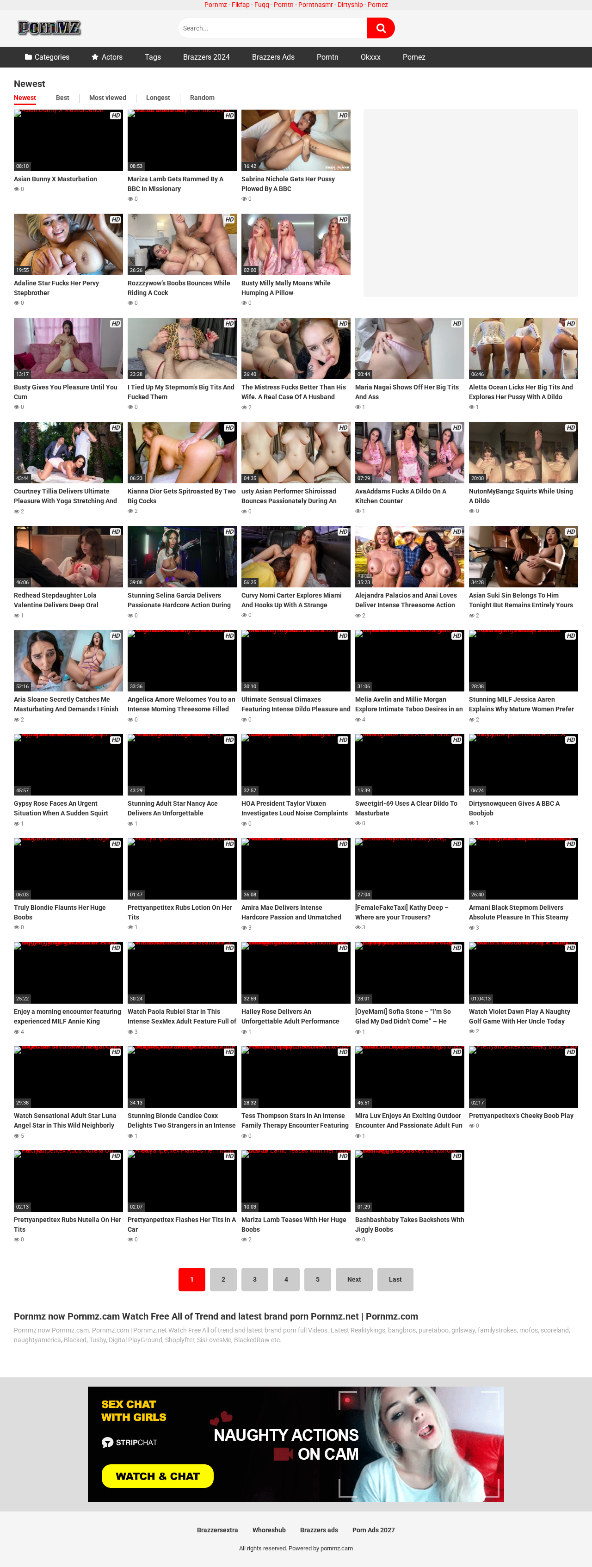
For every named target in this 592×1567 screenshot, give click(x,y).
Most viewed (107, 97)
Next (354, 1279)
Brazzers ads (319, 1530)
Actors (112, 57)
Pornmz (215, 4)
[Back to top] (561, 1539)
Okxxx (371, 57)
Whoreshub (269, 1530)
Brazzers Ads (273, 57)
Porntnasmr (315, 4)
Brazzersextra (217, 1530)
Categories (52, 57)
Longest (158, 97)
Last (395, 1279)
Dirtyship (350, 4)
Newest (25, 97)
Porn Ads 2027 (373, 1530)
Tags (153, 57)
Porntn (284, 4)
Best (62, 97)
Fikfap (241, 4)
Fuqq (261, 4)
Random (202, 97)
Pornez (378, 4)
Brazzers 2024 (206, 57)
